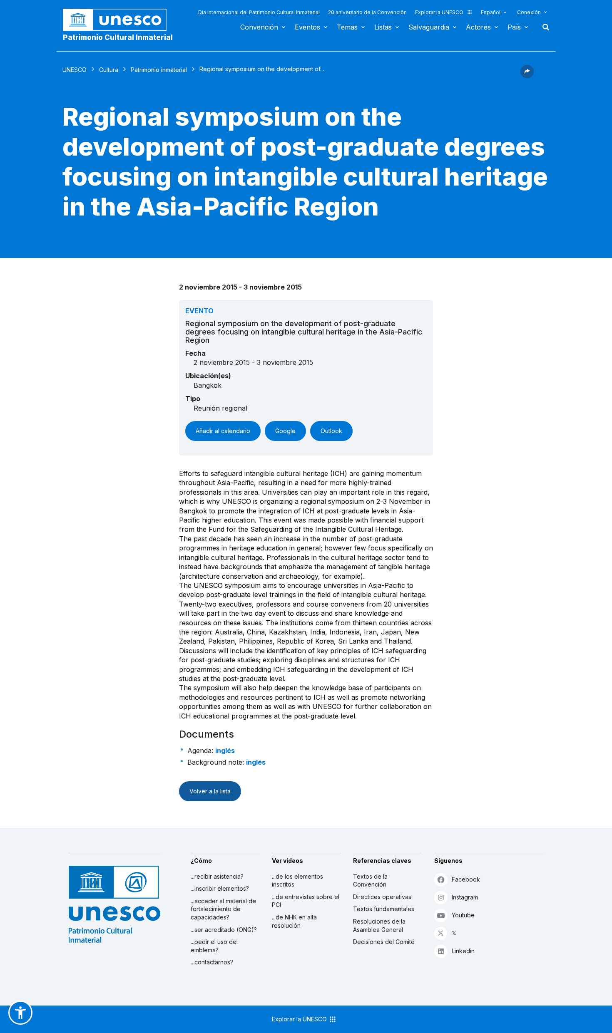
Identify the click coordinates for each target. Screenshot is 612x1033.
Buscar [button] (543, 27)
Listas (383, 27)
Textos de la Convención (370, 880)
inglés (225, 750)
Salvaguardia (428, 27)
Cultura (108, 69)
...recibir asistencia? (217, 876)
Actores (478, 27)
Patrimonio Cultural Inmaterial (118, 37)
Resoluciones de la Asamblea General (379, 925)
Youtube (463, 915)
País (514, 27)
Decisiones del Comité (384, 941)
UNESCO (74, 69)
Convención (259, 27)
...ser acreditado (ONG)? (224, 929)
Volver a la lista (210, 791)
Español (490, 12)
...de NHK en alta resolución (294, 921)
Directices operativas (382, 896)
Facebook (466, 879)
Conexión (529, 12)
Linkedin (463, 950)
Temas (347, 27)
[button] (527, 76)
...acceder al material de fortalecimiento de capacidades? (223, 909)
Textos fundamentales (383, 908)
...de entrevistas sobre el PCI (305, 901)
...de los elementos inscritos (297, 880)
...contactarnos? (212, 962)
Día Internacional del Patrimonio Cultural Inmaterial (259, 12)
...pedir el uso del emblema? (214, 946)
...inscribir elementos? (220, 888)
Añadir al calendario (223, 430)
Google (285, 430)
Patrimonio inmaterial (159, 69)
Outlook (331, 430)
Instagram (465, 897)
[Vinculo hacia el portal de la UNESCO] (119, 20)
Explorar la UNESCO (439, 12)
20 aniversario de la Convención (367, 12)
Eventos (307, 27)
